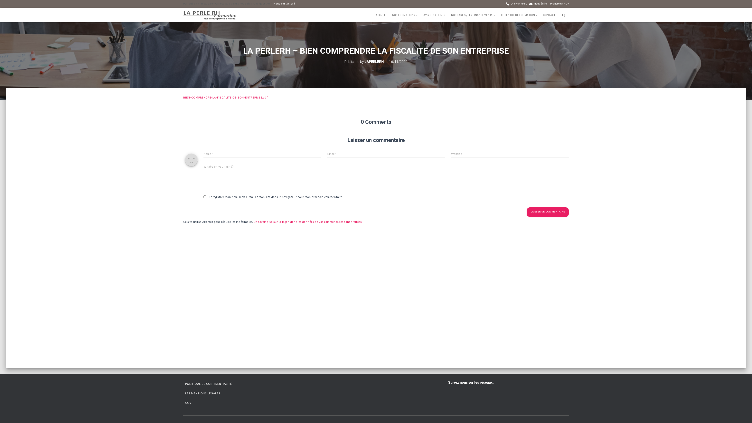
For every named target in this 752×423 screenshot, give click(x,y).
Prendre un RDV (559, 3)
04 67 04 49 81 (519, 3)
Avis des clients (434, 15)
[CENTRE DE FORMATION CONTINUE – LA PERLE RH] (210, 15)
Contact (549, 15)
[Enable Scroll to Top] (744, 415)
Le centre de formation (518, 15)
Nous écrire (541, 3)
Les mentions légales (202, 394)
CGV (188, 403)
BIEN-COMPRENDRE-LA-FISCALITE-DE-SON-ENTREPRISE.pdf (225, 98)
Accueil (381, 15)
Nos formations (404, 15)
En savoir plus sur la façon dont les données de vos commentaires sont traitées (308, 222)
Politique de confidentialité (208, 384)
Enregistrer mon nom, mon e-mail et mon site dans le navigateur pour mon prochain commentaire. (276, 197)
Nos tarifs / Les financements (472, 15)
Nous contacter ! (284, 3)
